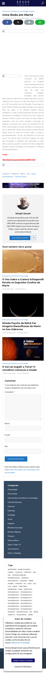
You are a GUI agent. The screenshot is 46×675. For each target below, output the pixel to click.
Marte (22, 174)
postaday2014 (26, 595)
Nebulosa (28, 589)
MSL (28, 174)
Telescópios (21, 615)
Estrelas (24, 578)
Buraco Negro (24, 569)
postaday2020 (13, 603)
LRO (34, 583)
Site (6, 446)
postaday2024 (13, 609)
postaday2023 (26, 606)
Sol (30, 612)
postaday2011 (13, 592)
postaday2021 (26, 603)
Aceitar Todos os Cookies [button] (23, 660)
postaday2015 (13, 598)
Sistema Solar (20, 177)
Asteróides (12, 569)
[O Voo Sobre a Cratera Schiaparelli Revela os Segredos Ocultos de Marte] (23, 261)
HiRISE (31, 581)
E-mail (7, 435)
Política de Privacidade (19, 643)
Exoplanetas (13, 581)
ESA (34, 572)
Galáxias (23, 581)
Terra (30, 615)
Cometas (18, 572)
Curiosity (6, 174)
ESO (9, 575)
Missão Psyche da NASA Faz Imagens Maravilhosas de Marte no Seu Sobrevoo (21, 326)
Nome (7, 423)
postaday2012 (7, 177)
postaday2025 (26, 609)
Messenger (12, 589)
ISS (25, 583)
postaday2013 (13, 595)
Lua (9, 586)
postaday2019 (26, 600)
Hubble (11, 583)
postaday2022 (13, 606)
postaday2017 (26, 598)
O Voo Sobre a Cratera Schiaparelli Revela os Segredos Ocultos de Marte (23, 282)
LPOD (29, 583)
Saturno (11, 612)
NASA (33, 174)
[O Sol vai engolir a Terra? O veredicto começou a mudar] (23, 349)
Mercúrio (23, 586)
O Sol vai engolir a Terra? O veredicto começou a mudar (19, 368)
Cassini (10, 572)
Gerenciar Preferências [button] (23, 667)
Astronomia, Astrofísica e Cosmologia (15, 11)
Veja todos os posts (20, 238)
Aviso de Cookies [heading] (23, 619)
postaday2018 (13, 600)
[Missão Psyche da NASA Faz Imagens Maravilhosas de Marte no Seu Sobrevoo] (23, 305)
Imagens (32, 11)
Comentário (10, 392)
